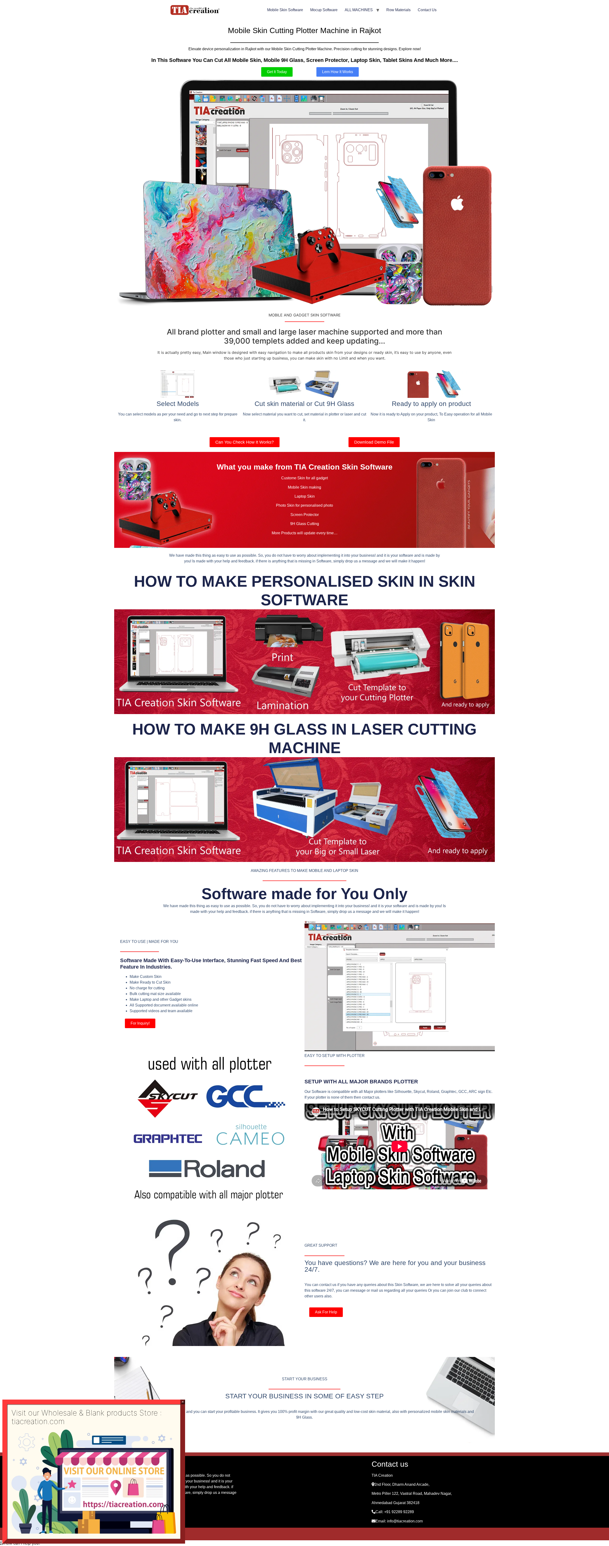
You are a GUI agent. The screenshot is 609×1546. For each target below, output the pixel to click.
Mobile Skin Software (285, 10)
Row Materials (398, 10)
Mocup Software (324, 10)
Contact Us (427, 10)
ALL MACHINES (359, 10)
